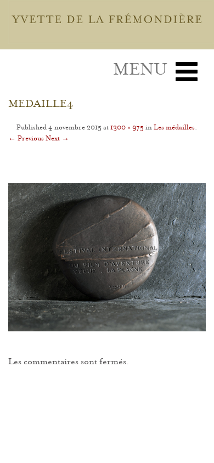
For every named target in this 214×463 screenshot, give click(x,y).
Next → (57, 139)
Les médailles (174, 128)
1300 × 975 (127, 128)
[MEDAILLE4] (107, 257)
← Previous (26, 139)
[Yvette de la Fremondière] (111, 21)
